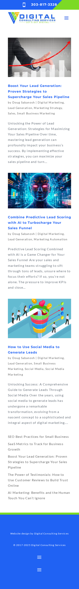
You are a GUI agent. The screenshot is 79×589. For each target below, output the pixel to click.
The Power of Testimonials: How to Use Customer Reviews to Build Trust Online (38, 480)
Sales (11, 113)
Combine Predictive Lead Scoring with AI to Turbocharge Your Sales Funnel (39, 222)
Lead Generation (20, 108)
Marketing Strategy (48, 108)
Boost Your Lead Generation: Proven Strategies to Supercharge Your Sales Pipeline (38, 91)
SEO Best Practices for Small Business (38, 436)
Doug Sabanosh (23, 102)
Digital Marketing (51, 102)
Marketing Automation (50, 239)
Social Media (34, 368)
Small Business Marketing (36, 113)
